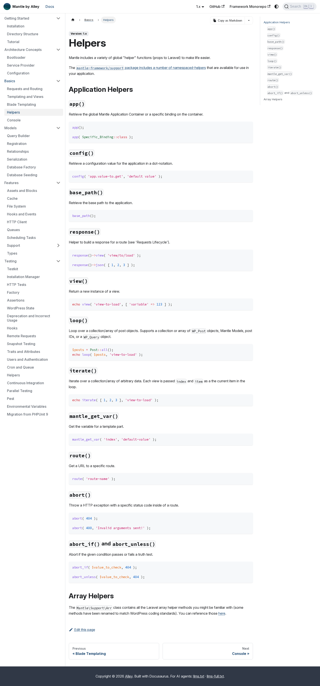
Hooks (12, 328)
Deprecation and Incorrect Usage (28, 318)
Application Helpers (277, 22)
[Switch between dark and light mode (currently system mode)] (276, 6)
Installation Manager (23, 277)
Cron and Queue (20, 367)
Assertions (15, 300)
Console (14, 120)
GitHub (215, 6)
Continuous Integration (25, 383)
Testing (10, 261)
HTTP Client (17, 222)
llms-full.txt (215, 676)
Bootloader (16, 57)
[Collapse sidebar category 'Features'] (58, 182)
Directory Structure (22, 34)
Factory (13, 292)
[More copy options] (249, 20)
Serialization (17, 159)
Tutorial (13, 42)
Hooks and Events (21, 214)
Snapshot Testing (21, 344)
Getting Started (16, 18)
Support (13, 245)
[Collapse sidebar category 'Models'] (58, 127)
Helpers (13, 112)
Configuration (18, 73)
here (221, 613)
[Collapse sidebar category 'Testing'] (58, 261)
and (290, 92)
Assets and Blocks (22, 190)
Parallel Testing (19, 391)
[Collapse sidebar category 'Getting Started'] (58, 18)
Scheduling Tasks (21, 237)
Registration (17, 143)
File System (16, 206)
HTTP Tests (16, 284)
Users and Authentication (27, 359)
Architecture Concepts (23, 49)
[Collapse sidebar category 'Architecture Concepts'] (58, 49)
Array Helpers (273, 99)
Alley (129, 676)
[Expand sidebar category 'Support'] (58, 245)
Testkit (12, 269)
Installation (15, 26)
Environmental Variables (26, 406)
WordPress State (20, 308)
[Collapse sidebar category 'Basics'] (58, 80)
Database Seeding (22, 175)
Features (11, 183)
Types (12, 253)
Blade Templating (21, 104)
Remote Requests (21, 336)
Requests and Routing (24, 89)
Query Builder (18, 136)
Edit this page (84, 629)
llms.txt (198, 676)
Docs (49, 6)
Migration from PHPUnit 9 (27, 414)
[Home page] (73, 20)
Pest (10, 398)
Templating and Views (25, 96)
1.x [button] (198, 6)
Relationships (18, 151)
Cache (12, 198)
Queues (13, 230)
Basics (9, 81)
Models (10, 128)
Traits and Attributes (23, 351)
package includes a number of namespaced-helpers (141, 67)
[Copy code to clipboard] (247, 127)
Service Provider (21, 65)
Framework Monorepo (248, 6)
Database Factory (21, 167)
